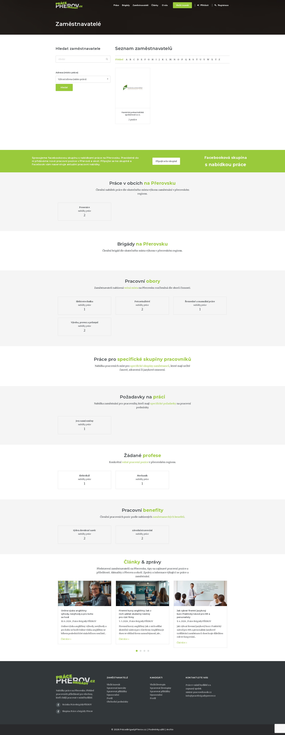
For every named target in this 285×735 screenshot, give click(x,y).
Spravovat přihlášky (117, 691)
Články (154, 5)
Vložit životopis (157, 684)
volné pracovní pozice (135, 462)
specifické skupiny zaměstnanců (149, 365)
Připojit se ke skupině (166, 161)
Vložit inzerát (182, 5)
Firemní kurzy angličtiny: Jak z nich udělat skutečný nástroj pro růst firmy (135, 614)
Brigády (126, 5)
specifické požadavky (163, 403)
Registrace (223, 5)
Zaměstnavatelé (141, 5)
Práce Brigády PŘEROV (84, 621)
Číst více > (66, 639)
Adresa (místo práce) (67, 72)
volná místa (131, 287)
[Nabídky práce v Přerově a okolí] (69, 5)
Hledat (64, 87)
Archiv (169, 729)
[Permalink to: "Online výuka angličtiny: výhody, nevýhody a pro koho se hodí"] (84, 593)
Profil (110, 698)
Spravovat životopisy (160, 688)
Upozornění (113, 695)
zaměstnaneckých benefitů (168, 516)
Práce (116, 5)
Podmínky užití (156, 729)
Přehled (119, 59)
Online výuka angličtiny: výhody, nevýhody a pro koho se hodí (77, 614)
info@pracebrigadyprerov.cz (200, 695)
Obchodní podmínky (117, 701)
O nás (165, 5)
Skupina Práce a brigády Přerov (77, 711)
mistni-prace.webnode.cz (199, 692)
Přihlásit (204, 5)
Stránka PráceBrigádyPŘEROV (77, 704)
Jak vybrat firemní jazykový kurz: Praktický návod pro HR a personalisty (193, 614)
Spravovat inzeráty (116, 688)
